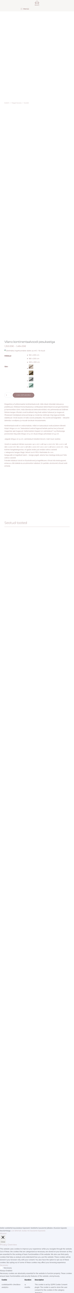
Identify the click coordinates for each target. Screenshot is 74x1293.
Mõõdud (7, 356)
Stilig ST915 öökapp (20, 562)
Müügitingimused (11, 1116)
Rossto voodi (54, 819)
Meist (6, 1109)
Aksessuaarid (9, 1092)
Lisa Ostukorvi (23, 395)
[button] (33, 9)
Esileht (6, 103)
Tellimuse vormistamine (13, 1119)
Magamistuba (16, 103)
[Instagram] (9, 1056)
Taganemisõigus (10, 1126)
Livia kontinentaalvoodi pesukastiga (53, 690)
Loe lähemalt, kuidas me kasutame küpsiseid (28, 1231)
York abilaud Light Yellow (20, 626)
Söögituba (8, 1079)
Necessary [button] (4, 1265)
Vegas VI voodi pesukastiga (20, 819)
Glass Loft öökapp (20, 755)
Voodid (26, 103)
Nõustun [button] (3, 1233)
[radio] (49, 355)
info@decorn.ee (10, 1040)
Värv (6, 367)
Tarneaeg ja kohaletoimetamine (15, 1123)
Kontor (6, 1086)
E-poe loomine (54, 1186)
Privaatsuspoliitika (10, 1133)
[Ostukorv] (68, 9)
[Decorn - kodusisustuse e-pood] (37, 3)
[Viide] (71, 9)
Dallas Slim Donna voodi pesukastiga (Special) (53, 755)
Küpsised (7, 1136)
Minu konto (8, 1113)
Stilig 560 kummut (20, 690)
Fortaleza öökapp (53, 626)
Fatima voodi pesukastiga (54, 562)
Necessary (8, 1268)
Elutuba (7, 1076)
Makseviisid (8, 1129)
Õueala (6, 1096)
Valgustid (7, 1089)
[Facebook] (5, 1056)
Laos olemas (8, 1099)
